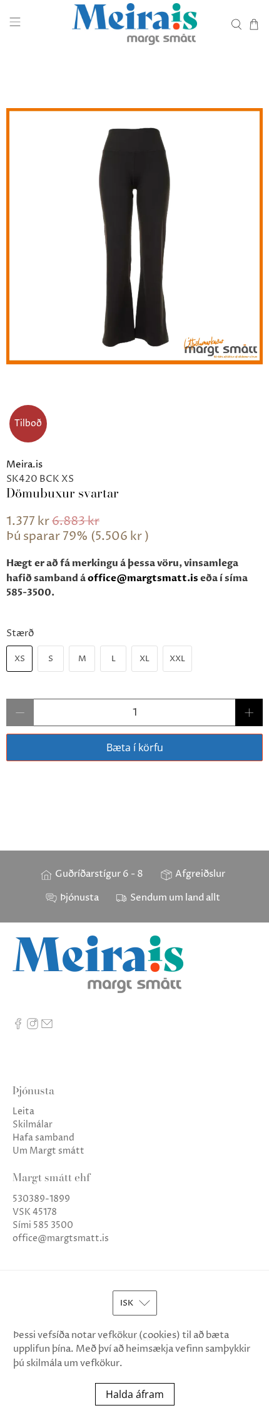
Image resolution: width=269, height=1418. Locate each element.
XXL (177, 658)
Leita (23, 1111)
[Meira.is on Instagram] (32, 1026)
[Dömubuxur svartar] (134, 236)
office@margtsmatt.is (143, 578)
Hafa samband (43, 1138)
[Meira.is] (135, 24)
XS (19, 658)
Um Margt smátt (48, 1151)
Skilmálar (33, 1125)
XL (145, 658)
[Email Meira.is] (47, 1026)
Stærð (20, 633)
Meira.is (24, 464)
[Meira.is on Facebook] (18, 1026)
